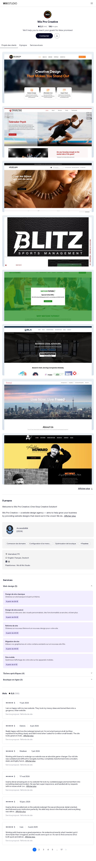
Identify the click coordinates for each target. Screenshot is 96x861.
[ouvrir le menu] (91, 3)
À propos (23, 45)
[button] (48, 77)
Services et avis (36, 45)
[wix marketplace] (10, 3)
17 (61, 849)
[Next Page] (66, 849)
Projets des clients (9, 45)
